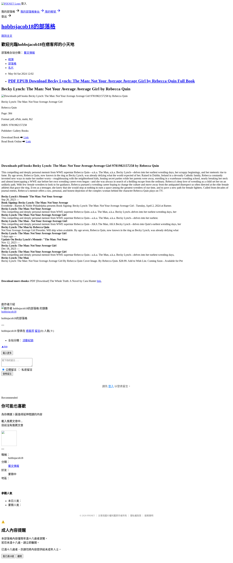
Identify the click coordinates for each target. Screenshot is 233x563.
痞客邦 (30, 330)
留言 (37, 330)
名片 (11, 67)
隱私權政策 (135, 515)
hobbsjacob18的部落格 (28, 26)
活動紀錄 (28, 340)
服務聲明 (148, 515)
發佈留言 (7, 374)
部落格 (12, 63)
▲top (4, 346)
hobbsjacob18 (8, 311)
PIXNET (91, 515)
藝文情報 (29, 52)
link (99, 281)
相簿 (11, 59)
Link (26, 137)
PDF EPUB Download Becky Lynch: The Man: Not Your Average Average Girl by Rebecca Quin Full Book (101, 81)
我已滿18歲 (8, 556)
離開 (19, 556)
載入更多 (7, 353)
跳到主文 (6, 35)
